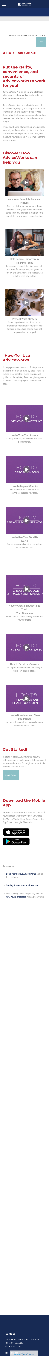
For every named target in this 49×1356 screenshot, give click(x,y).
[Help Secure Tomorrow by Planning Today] (25, 255)
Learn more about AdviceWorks (21, 874)
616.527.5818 (17, 1343)
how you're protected (16, 897)
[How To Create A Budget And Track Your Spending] (26, 602)
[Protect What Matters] (25, 315)
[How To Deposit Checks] (26, 482)
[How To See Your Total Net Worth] (26, 533)
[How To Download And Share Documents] (26, 711)
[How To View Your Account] (26, 431)
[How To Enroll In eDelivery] (26, 660)
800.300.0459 (19, 1339)
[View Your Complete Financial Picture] (25, 195)
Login (41, 42)
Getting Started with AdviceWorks (22, 885)
